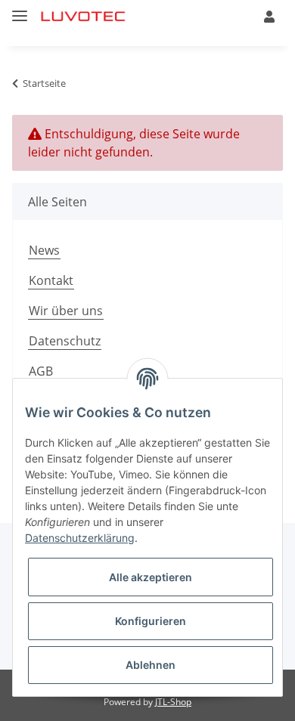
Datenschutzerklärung (80, 537)
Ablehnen (150, 664)
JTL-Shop (173, 701)
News (44, 250)
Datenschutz (65, 341)
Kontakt (51, 280)
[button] (269, 17)
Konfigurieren (150, 620)
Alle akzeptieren (150, 577)
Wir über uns (66, 310)
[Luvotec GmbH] (83, 17)
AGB (41, 371)
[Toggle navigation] (19, 9)
